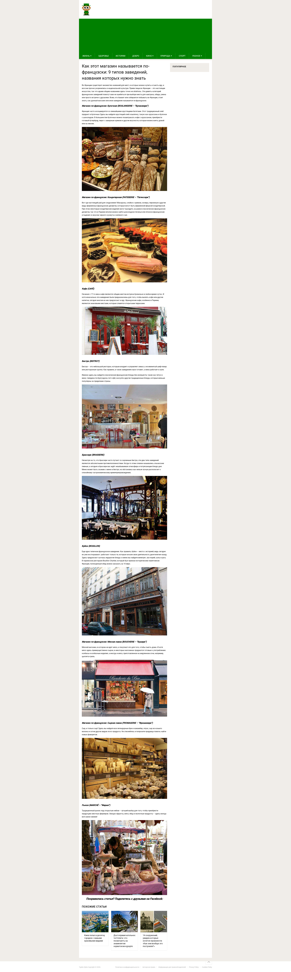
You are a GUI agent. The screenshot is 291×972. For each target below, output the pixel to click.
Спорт (182, 56)
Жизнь (86, 56)
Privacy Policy (194, 967)
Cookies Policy (207, 967)
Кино (149, 56)
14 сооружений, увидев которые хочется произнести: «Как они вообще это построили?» (153, 940)
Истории (120, 56)
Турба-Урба (83, 967)
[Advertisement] (145, 36)
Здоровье (103, 56)
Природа (165, 56)
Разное (196, 56)
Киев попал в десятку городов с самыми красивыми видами (94, 938)
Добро (135, 56)
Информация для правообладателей (172, 967)
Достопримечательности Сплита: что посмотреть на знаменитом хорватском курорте (124, 940)
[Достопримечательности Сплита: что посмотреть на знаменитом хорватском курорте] (124, 921)
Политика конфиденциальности (127, 967)
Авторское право (148, 967)
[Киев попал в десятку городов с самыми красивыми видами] (95, 921)
